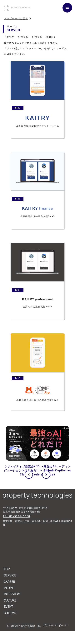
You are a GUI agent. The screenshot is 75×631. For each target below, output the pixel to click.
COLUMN (10, 613)
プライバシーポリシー (54, 625)
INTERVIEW (12, 594)
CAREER (9, 582)
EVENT (8, 606)
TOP (7, 569)
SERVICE (10, 575)
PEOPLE (9, 588)
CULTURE (10, 600)
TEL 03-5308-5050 (16, 516)
